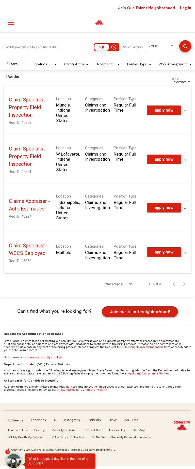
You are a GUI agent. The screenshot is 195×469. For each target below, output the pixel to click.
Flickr (112, 420)
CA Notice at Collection (68, 437)
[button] (15, 458)
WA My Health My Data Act (26, 437)
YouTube (131, 420)
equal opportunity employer (45, 357)
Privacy (39, 430)
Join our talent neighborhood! (140, 311)
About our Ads (17, 430)
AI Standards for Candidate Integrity (82, 389)
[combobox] (44, 46)
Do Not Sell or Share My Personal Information (122, 437)
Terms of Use (92, 430)
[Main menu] (11, 22)
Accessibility (116, 430)
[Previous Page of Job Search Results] (174, 284)
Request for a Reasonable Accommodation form (137, 347)
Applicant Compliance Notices (148, 373)
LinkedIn (94, 420)
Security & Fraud (64, 430)
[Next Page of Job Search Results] (184, 284)
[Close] (9, 450)
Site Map (138, 430)
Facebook (38, 420)
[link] (97, 110)
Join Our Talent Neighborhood (146, 8)
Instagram (71, 420)
